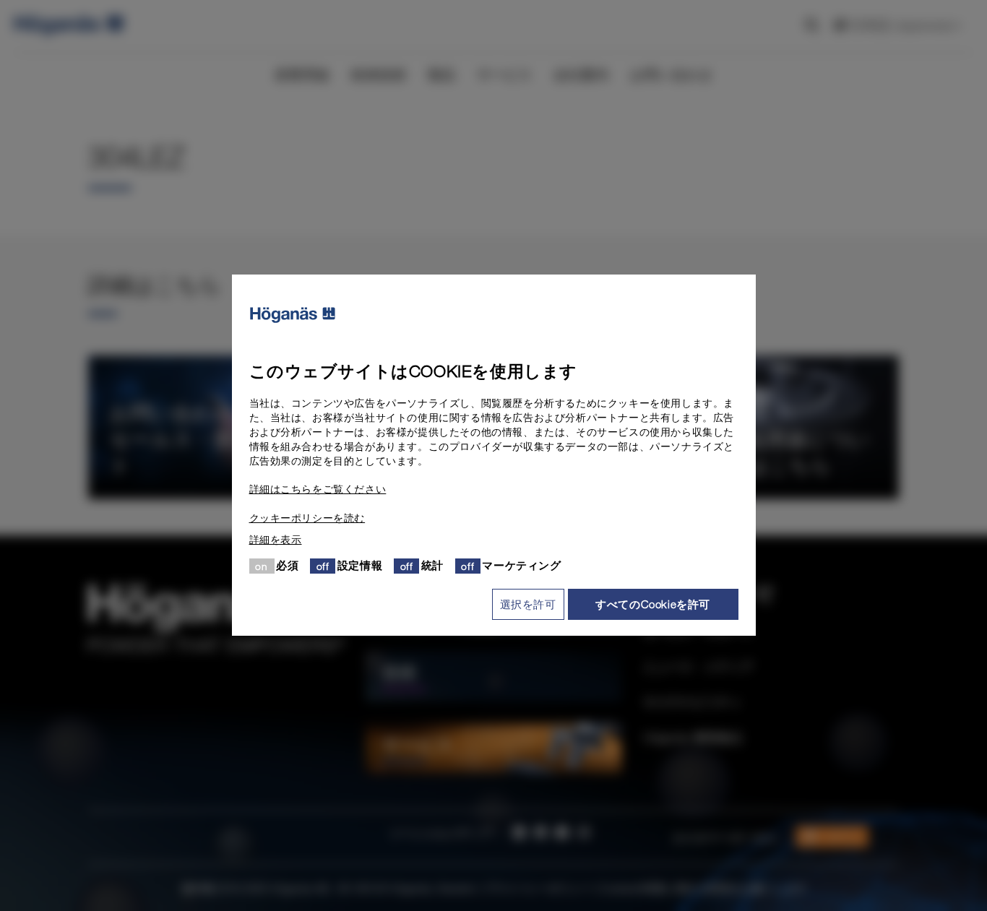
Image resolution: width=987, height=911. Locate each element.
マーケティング (521, 565)
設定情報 (359, 565)
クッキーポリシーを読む (307, 518)
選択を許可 (528, 603)
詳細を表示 (275, 540)
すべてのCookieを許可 (652, 603)
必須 (287, 565)
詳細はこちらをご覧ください (318, 490)
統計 (432, 565)
